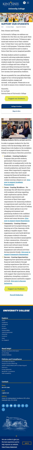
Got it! (27, 443)
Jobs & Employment (7, 332)
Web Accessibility (6, 373)
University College (16, 8)
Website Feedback (6, 355)
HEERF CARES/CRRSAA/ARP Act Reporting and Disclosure (14, 366)
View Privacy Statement (9, 447)
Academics (5, 322)
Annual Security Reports (8, 361)
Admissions (5, 324)
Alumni (4, 326)
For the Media (5, 353)
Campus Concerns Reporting (9, 363)
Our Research (5, 340)
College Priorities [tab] (16, 106)
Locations (4, 336)
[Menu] (28, 3)
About (3, 320)
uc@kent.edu (5, 393)
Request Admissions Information (10, 351)
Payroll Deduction (16, 295)
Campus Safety (6, 330)
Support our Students (16, 98)
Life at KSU (4, 334)
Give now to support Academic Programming (17, 182)
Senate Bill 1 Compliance (8, 371)
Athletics (4, 328)
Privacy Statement (6, 369)
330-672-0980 (6, 387)
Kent (2, 27)
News (3, 338)
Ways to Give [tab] (16, 111)
